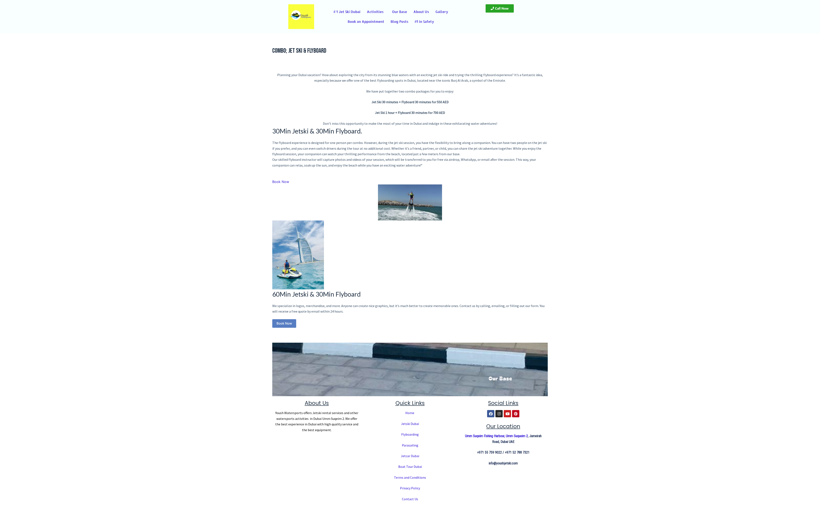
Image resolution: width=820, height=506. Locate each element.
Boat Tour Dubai (410, 466)
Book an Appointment (366, 21)
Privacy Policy (410, 488)
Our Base (400, 11)
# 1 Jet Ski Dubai (345, 11)
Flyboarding (410, 434)
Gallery (442, 11)
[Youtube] (507, 413)
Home (410, 413)
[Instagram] (499, 413)
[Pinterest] (515, 413)
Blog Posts (399, 21)
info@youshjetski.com (503, 463)
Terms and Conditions (410, 477)
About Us (422, 11)
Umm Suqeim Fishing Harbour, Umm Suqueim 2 (496, 436)
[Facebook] (490, 413)
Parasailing (410, 445)
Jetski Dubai (410, 424)
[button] (376, 12)
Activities (374, 11)
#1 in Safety (424, 21)
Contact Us (410, 499)
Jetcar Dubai (410, 456)
